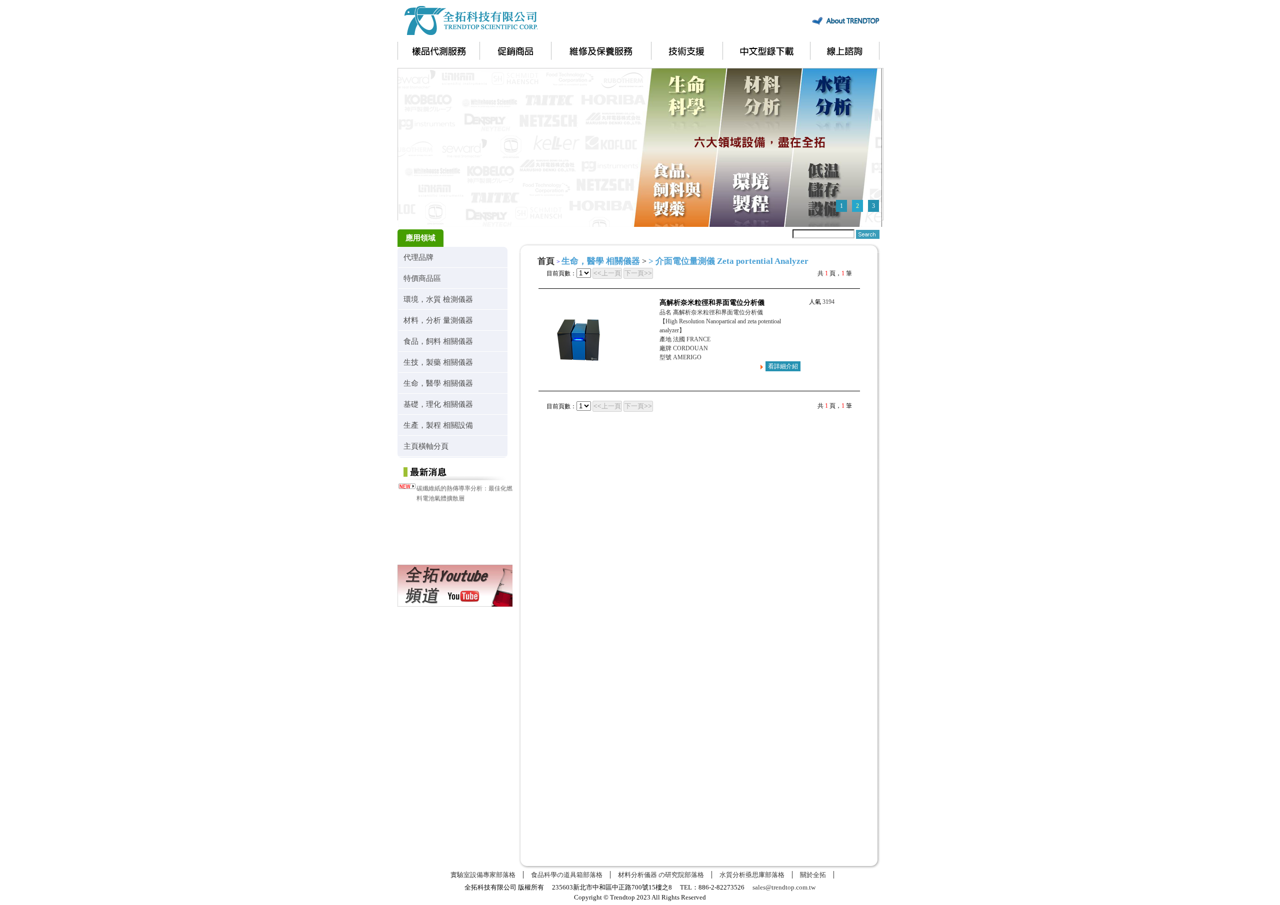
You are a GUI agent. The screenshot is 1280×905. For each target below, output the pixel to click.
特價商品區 (422, 278)
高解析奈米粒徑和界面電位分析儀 (712, 302)
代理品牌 (419, 257)
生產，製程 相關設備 (438, 425)
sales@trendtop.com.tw (784, 887)
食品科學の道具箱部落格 (566, 875)
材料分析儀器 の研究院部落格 (661, 875)
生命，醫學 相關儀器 (438, 383)
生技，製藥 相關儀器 (438, 362)
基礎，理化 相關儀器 (438, 404)
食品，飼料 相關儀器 (438, 341)
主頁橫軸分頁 (426, 446)
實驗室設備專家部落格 (483, 875)
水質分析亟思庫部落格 (752, 875)
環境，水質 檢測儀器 (438, 299)
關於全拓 (813, 875)
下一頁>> (638, 273)
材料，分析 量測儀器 (438, 320)
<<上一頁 (607, 273)
